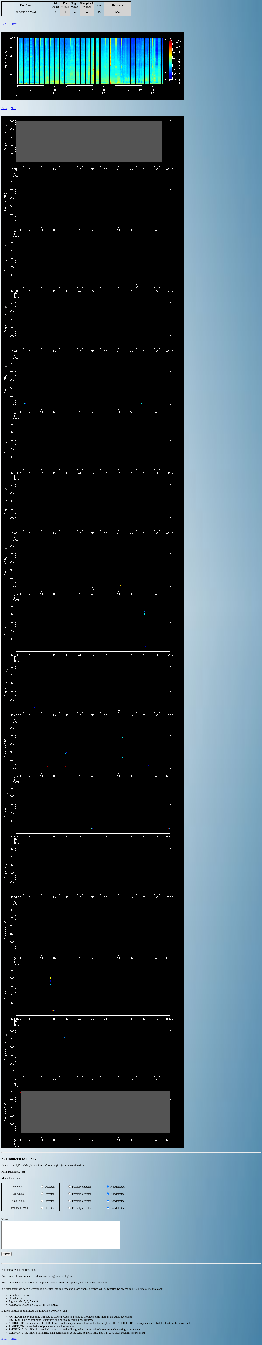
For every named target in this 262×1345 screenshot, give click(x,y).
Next (13, 23)
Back (4, 23)
